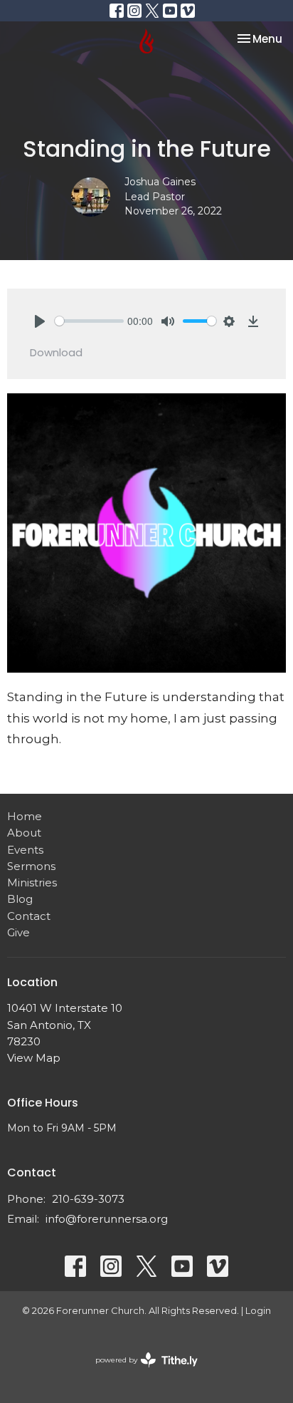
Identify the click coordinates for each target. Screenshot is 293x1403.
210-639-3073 (88, 1199)
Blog (20, 899)
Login (258, 1310)
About (24, 832)
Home (24, 816)
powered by (139, 1372)
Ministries (32, 882)
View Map (33, 1058)
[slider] (89, 321)
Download (56, 352)
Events (25, 849)
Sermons (31, 866)
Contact (28, 916)
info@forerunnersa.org (107, 1219)
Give (18, 932)
